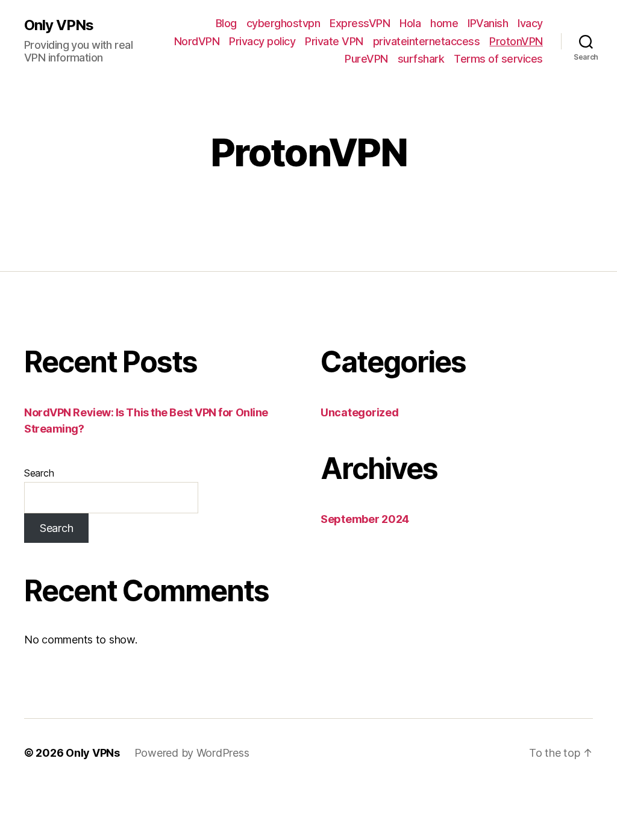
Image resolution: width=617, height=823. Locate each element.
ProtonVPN (516, 41)
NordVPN (197, 41)
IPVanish (488, 23)
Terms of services (498, 58)
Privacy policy (262, 41)
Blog (226, 23)
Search (39, 473)
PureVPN (366, 58)
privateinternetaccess (426, 41)
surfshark (421, 58)
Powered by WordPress (191, 752)
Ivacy (530, 23)
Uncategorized (360, 412)
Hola (410, 23)
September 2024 (365, 519)
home (444, 23)
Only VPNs (58, 25)
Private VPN (334, 41)
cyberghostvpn (283, 23)
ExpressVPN (360, 23)
